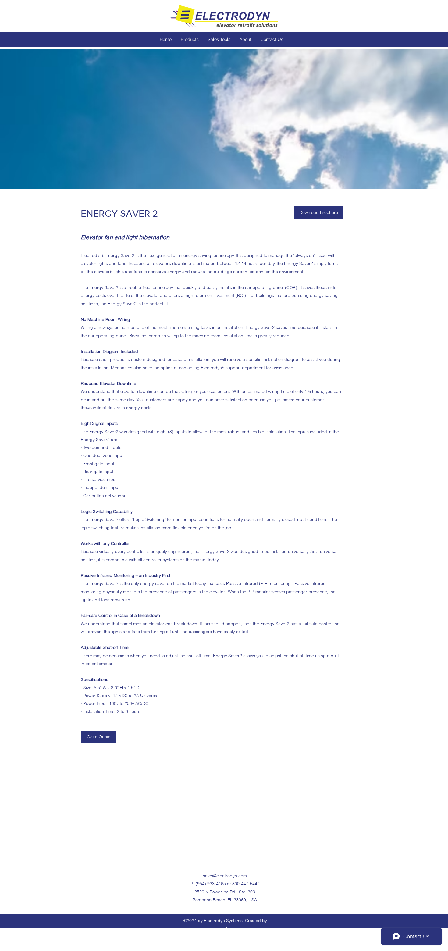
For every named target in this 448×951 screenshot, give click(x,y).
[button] (318, 212)
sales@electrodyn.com (225, 875)
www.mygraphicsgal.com (225, 928)
